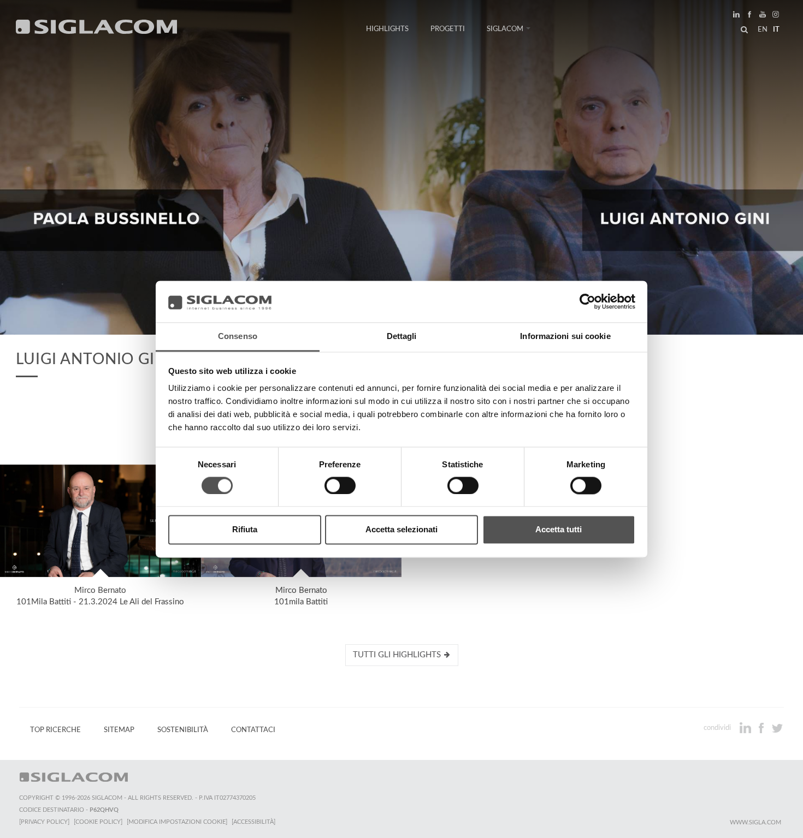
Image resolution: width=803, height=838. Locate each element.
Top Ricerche (55, 730)
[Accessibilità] (253, 822)
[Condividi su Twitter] (777, 728)
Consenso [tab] (237, 336)
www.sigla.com (755, 822)
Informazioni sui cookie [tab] (565, 336)
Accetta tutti (558, 529)
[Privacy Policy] (44, 822)
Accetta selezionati (401, 529)
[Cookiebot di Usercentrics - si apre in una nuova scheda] (587, 301)
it (776, 29)
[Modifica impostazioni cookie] (177, 822)
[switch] (340, 485)
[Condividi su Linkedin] (746, 728)
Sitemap (119, 730)
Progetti (447, 29)
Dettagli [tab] (402, 336)
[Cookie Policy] (98, 822)
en (762, 29)
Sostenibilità (182, 730)
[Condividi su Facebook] (762, 728)
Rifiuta (244, 529)
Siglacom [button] (505, 29)
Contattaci (253, 730)
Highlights (387, 29)
